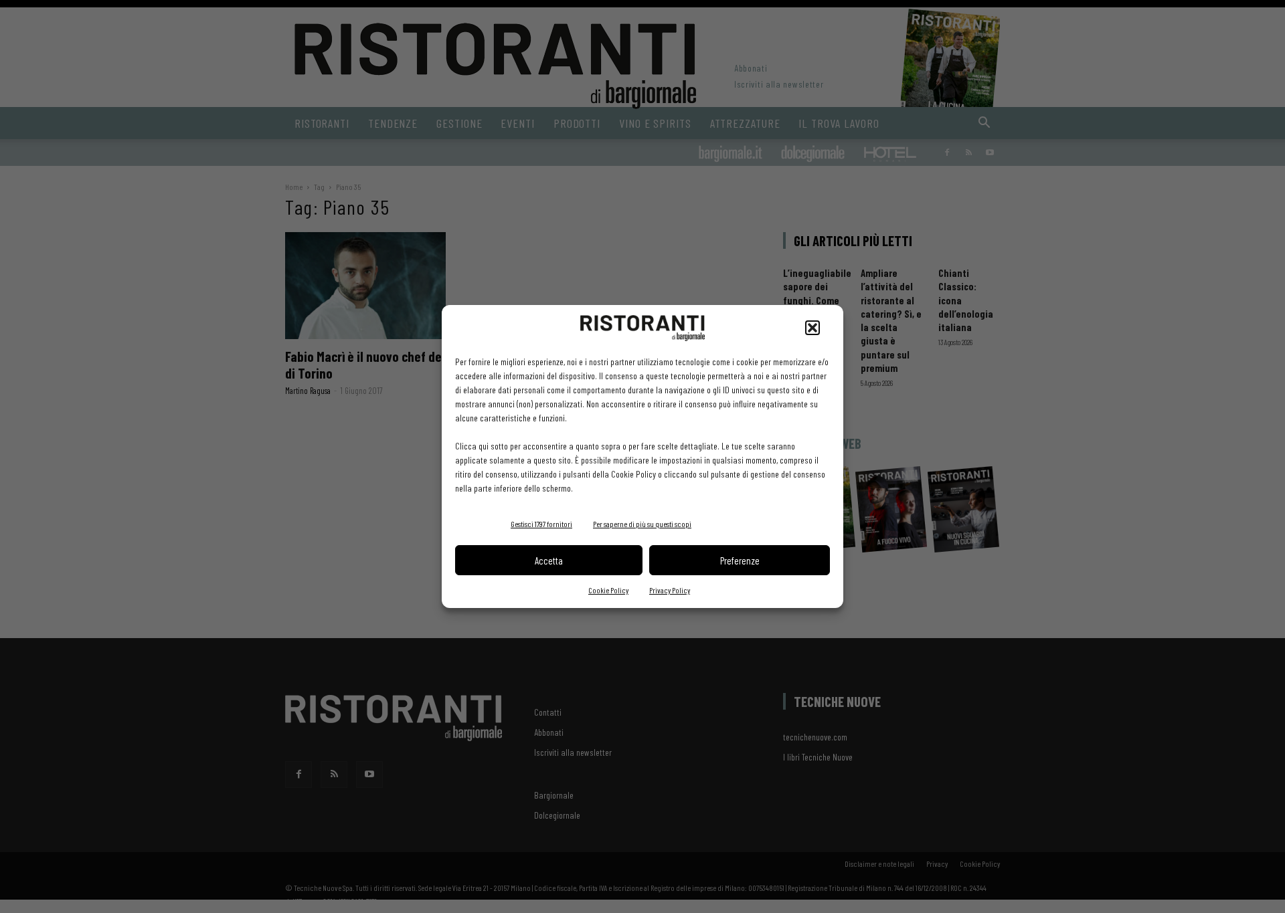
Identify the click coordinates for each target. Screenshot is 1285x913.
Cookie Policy (608, 590)
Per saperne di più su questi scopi (642, 523)
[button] (812, 327)
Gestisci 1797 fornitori (541, 523)
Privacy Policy (669, 590)
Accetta (549, 560)
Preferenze (740, 560)
